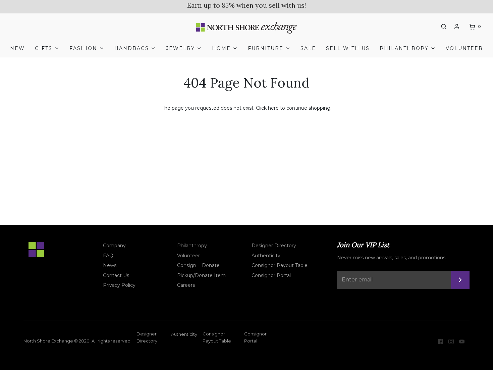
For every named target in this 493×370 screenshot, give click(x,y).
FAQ (108, 256)
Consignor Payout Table (280, 265)
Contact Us (116, 275)
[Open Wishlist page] (431, 26)
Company (114, 246)
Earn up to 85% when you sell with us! (246, 5)
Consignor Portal (271, 275)
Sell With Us (348, 48)
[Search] (444, 26)
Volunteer (464, 48)
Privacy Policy (119, 285)
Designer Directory (274, 246)
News (109, 265)
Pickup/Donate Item (201, 275)
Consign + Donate (198, 265)
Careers (186, 285)
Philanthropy (192, 246)
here (273, 108)
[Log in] (457, 26)
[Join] (460, 280)
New (17, 48)
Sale (308, 48)
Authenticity (266, 256)
